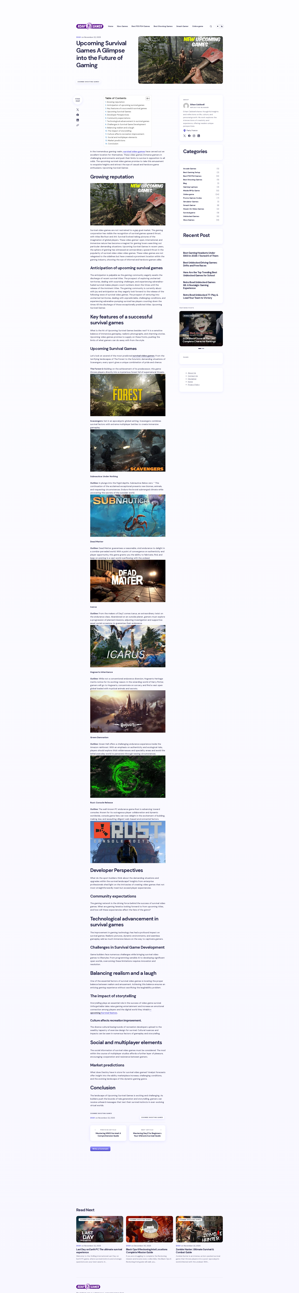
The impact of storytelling (119, 289)
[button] (211, 185)
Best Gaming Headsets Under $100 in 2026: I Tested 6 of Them (200, 413)
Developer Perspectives (118, 273)
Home (190, 540)
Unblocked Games (191, 375)
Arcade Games (189, 327)
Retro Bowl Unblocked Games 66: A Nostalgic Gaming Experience (199, 443)
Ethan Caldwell (197, 263)
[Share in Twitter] (77, 268)
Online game (188, 353)
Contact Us (193, 534)
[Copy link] (77, 283)
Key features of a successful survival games (127, 267)
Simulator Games (190, 360)
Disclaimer (192, 537)
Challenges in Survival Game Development (126, 283)
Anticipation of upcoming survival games (125, 264)
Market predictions (116, 299)
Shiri (184, 494)
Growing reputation (116, 260)
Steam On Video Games (193, 367)
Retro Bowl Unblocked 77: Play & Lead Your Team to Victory (200, 455)
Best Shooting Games (192, 338)
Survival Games (109, 1171)
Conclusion (113, 302)
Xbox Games (188, 378)
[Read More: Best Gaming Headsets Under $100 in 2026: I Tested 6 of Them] (201, 487)
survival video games (134, 310)
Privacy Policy (194, 543)
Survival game (189, 371)
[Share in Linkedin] (77, 278)
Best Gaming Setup (191, 331)
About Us (192, 531)
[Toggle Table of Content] (146, 257)
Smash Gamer (189, 364)
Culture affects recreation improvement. (125, 292)
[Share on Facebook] (77, 273)
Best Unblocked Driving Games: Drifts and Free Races (200, 423)
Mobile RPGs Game (191, 349)
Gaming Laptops (190, 345)
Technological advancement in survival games (128, 280)
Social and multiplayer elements (122, 296)
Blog (185, 342)
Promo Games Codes (192, 356)
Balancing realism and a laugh (120, 286)
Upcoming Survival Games (119, 270)
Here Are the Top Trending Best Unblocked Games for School (200, 432)
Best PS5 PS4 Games (192, 334)
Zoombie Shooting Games (88, 240)
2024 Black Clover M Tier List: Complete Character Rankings (199, 499)
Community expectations (118, 276)
